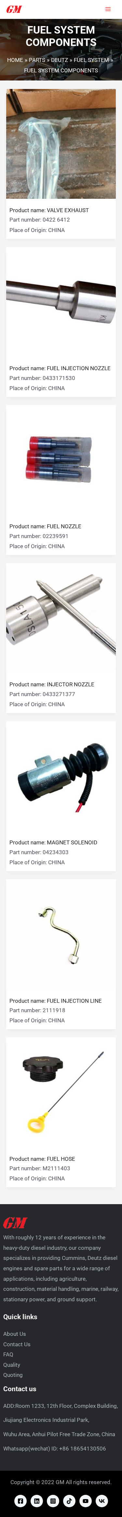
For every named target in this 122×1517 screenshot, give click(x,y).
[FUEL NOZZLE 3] (61, 459)
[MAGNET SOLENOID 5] (61, 775)
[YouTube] (85, 1501)
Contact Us (17, 1344)
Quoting (13, 1375)
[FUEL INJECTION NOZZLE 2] (61, 301)
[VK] (102, 1501)
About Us (14, 1334)
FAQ (8, 1354)
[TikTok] (69, 1501)
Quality (11, 1365)
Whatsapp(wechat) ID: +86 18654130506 (54, 1448)
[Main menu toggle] (108, 9)
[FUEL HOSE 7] (61, 1091)
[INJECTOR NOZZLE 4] (61, 617)
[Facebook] (20, 1501)
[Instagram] (53, 1501)
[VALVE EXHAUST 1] (61, 143)
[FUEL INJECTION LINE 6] (61, 933)
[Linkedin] (37, 1501)
